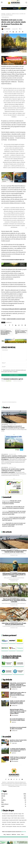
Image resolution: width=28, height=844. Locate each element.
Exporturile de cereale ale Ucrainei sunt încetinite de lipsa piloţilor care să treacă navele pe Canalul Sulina (14, 513)
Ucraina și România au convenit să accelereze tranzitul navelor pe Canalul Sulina (12, 427)
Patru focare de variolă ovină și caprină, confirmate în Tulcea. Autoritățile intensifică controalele (12, 470)
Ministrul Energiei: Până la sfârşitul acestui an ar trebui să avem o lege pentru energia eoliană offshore (18, 711)
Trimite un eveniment (17, 380)
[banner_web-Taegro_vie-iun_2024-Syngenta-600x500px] (14, 443)
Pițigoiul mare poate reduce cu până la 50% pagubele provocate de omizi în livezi (18, 694)
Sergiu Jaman (14, 743)
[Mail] (11, 779)
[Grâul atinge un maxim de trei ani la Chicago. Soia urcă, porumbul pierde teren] (14, 614)
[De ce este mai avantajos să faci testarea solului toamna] (5, 721)
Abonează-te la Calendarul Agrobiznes (9, 402)
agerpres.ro (8, 322)
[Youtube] (22, 779)
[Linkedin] (13, 31)
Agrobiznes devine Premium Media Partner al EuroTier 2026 (18, 740)
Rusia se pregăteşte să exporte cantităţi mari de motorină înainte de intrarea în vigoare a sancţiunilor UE (6, 332)
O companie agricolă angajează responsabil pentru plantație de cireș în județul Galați (18, 750)
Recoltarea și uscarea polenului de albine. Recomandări (18, 728)
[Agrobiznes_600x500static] (20, 177)
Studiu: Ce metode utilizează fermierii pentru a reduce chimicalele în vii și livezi (17, 702)
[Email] (19, 31)
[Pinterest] (10, 31)
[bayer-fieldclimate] (14, 8)
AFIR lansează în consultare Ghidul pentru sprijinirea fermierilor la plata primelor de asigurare (13, 457)
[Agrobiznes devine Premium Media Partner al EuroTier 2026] (5, 742)
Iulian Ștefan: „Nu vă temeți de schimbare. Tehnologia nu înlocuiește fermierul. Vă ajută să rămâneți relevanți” (18, 685)
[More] (22, 31)
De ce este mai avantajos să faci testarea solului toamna (17, 719)
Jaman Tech (23, 831)
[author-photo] (11, 689)
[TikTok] (14, 779)
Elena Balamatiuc (15, 715)
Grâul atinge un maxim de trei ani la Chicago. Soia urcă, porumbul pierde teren (14, 623)
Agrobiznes (14, 722)
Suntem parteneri (9, 635)
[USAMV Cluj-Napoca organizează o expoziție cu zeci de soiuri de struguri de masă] (5, 759)
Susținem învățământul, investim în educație (11, 657)
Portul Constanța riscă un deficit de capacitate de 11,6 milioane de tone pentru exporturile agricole (14, 519)
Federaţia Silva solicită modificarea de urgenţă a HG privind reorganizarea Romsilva (11, 502)
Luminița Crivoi (14, 688)
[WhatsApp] (16, 31)
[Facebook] (7, 31)
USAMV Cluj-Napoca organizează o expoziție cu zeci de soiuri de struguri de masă (18, 758)
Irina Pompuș (14, 697)
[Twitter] (16, 779)
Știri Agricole (8, 13)
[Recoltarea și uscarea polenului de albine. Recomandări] (5, 730)
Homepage (3, 13)
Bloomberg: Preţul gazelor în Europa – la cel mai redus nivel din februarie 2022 (21, 332)
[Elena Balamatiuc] (2, 29)
